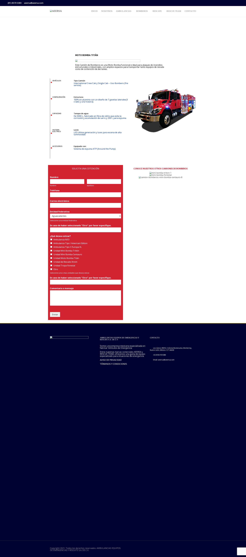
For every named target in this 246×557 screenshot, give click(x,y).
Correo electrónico (60, 201)
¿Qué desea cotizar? (61, 236)
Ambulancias (123, 11)
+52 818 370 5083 (159, 355)
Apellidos (90, 185)
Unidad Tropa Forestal (64, 265)
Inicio (94, 11)
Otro (55, 269)
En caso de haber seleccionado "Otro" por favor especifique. (80, 225)
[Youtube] (237, 3)
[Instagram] (228, 3)
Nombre (55, 177)
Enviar (55, 314)
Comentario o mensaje (62, 288)
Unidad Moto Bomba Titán (66, 258)
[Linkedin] (233, 3)
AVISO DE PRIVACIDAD (111, 360)
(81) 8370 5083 (15, 3)
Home (52, 35)
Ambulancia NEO (61, 239)
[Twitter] (223, 3)
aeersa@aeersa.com (33, 3)
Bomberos (142, 11)
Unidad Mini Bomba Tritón (66, 250)
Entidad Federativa (60, 211)
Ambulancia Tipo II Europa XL (67, 247)
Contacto (190, 11)
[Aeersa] (60, 11)
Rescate (157, 11)
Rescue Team (174, 11)
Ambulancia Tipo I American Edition (70, 243)
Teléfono (55, 190)
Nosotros (106, 11)
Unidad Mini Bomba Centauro (67, 254)
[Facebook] (219, 3)
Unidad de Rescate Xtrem (65, 261)
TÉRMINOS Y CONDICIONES (113, 364)
